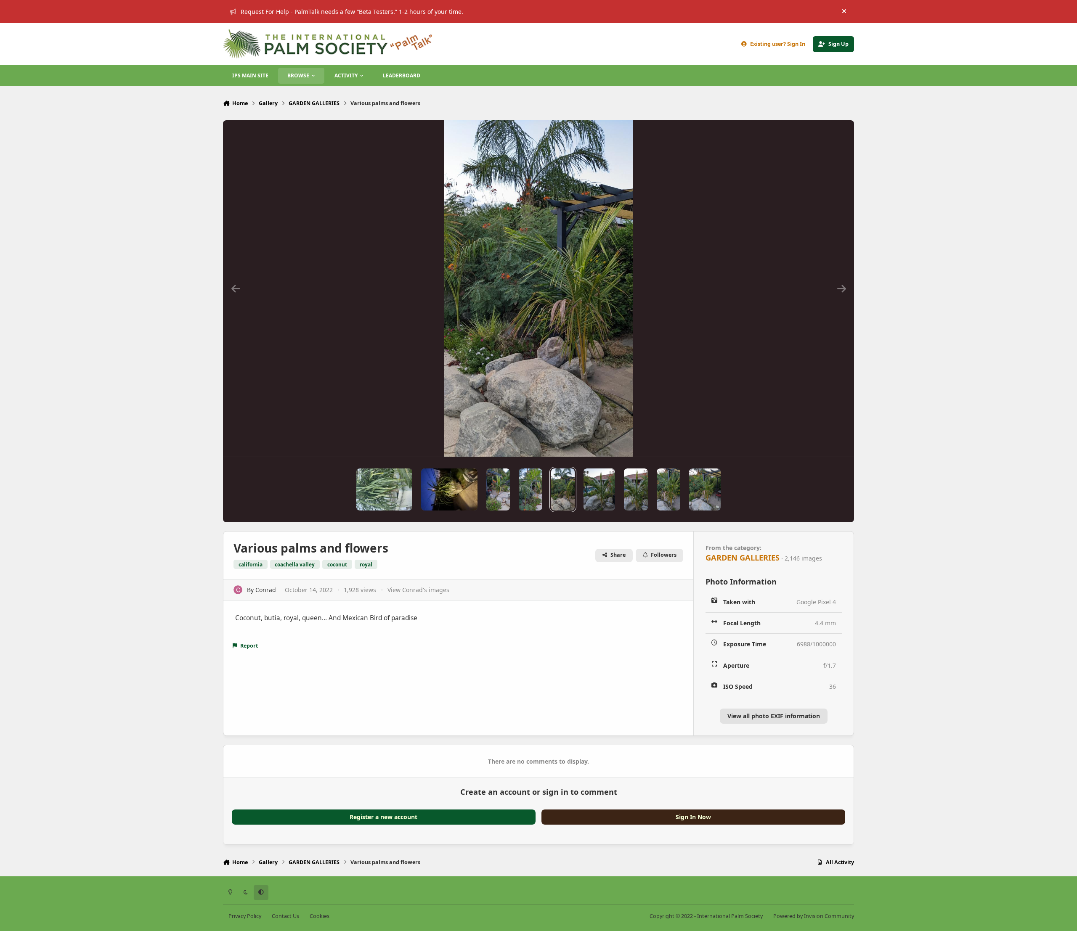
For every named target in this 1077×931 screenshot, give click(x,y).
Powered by (813, 916)
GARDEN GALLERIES (743, 558)
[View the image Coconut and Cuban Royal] (530, 489)
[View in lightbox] (538, 288)
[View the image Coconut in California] (498, 489)
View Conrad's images (418, 590)
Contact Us (285, 916)
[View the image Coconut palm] (705, 489)
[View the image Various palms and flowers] (563, 489)
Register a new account (383, 817)
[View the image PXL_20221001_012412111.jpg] (599, 489)
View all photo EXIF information (773, 716)
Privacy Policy (244, 916)
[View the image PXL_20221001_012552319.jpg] (635, 489)
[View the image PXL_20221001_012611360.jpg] (668, 489)
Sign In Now (693, 817)
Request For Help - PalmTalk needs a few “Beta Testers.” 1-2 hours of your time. (352, 12)
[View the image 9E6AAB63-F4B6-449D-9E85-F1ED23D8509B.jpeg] (384, 489)
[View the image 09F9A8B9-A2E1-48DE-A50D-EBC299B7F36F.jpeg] (449, 489)
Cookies (319, 916)
